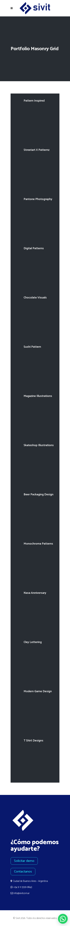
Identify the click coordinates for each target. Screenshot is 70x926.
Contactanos (23, 871)
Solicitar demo (24, 861)
